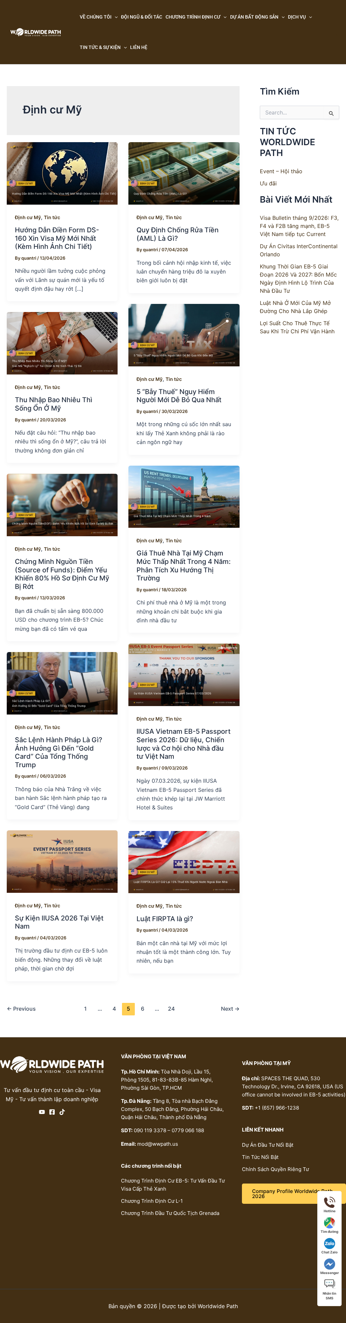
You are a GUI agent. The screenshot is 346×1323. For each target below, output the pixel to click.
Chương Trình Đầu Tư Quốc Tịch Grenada (170, 1213)
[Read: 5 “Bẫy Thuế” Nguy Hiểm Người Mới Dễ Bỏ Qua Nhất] (183, 334)
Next (230, 1008)
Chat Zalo (329, 1252)
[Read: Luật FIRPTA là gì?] (183, 861)
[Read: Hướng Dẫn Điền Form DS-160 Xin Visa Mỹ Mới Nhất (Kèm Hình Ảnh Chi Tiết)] (62, 173)
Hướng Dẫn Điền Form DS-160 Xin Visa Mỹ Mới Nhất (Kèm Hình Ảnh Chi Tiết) (57, 238)
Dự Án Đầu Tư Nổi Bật (267, 1145)
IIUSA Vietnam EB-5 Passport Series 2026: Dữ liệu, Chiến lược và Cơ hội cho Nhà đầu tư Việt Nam (183, 743)
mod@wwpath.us (157, 1144)
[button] (115, 16)
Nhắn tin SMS (329, 1295)
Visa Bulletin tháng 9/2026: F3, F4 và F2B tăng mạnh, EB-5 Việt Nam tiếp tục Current (299, 225)
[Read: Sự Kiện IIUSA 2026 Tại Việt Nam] (62, 861)
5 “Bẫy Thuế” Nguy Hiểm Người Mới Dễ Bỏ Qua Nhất (179, 396)
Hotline (330, 1211)
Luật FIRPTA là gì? (165, 919)
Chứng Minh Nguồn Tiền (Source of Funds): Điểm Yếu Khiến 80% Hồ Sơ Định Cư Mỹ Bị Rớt (62, 574)
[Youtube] (42, 1112)
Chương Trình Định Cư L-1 (152, 1201)
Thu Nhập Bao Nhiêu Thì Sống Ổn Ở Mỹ (53, 404)
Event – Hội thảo (281, 171)
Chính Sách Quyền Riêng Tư (275, 1169)
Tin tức (52, 217)
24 (171, 1008)
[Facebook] (52, 1112)
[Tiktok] (62, 1112)
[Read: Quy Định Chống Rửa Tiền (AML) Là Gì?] (183, 173)
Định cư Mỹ (28, 217)
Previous (21, 1008)
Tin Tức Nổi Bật (260, 1157)
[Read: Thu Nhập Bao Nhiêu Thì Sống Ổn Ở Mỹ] (62, 342)
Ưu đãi (268, 183)
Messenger (329, 1273)
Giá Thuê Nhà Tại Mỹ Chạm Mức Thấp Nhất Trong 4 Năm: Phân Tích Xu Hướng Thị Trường (184, 565)
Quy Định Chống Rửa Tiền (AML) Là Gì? (178, 234)
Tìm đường (329, 1231)
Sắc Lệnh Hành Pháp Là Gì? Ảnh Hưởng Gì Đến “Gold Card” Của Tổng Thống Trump (58, 752)
